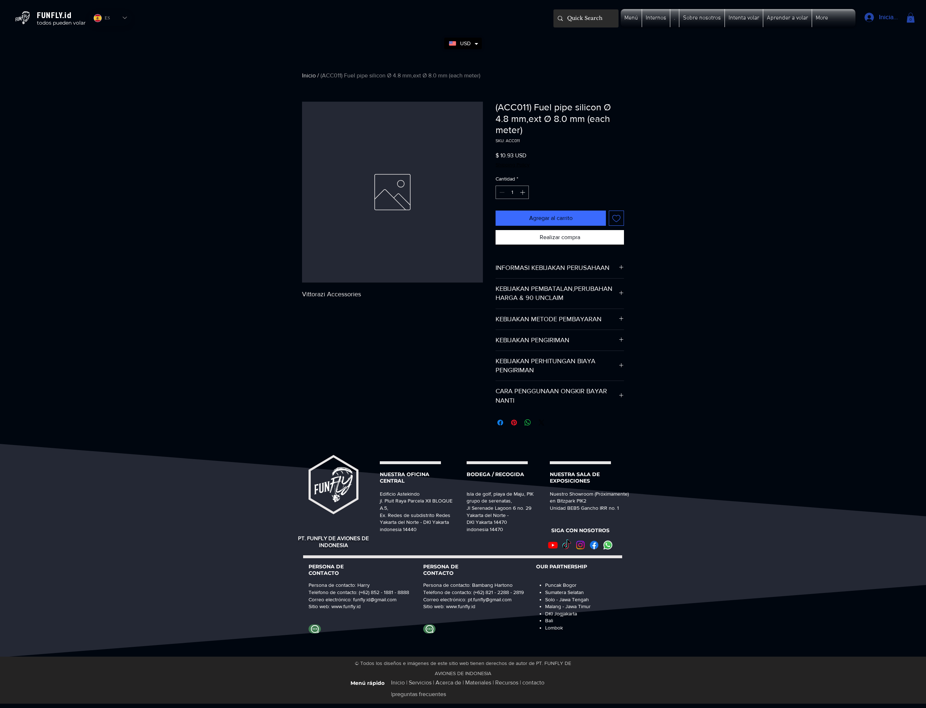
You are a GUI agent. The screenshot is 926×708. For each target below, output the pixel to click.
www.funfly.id (460, 606)
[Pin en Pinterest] (514, 422)
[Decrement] (501, 192)
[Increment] (523, 192)
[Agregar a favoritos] (616, 218)
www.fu (339, 606)
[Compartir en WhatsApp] (527, 422)
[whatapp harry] (315, 628)
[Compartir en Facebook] (500, 422)
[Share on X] (541, 422)
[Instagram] (580, 545)
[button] (631, 18)
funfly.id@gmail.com (374, 599)
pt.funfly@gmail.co (487, 599)
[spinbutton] (512, 192)
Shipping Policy (513, 165)
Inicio (309, 75)
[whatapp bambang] (429, 628)
